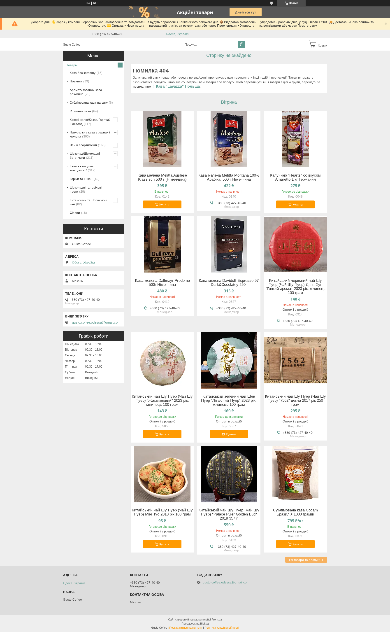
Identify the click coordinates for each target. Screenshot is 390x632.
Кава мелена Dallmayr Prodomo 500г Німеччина (162, 283)
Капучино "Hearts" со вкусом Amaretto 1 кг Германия (295, 177)
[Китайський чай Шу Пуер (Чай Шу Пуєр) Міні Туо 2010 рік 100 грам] (162, 474)
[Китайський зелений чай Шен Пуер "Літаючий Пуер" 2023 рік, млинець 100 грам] (228, 360)
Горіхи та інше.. (81, 179)
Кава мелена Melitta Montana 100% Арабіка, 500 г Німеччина (228, 177)
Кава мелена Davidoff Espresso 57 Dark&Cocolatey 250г (229, 283)
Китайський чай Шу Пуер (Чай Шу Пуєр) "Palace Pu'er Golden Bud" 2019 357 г (228, 514)
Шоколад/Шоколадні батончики (85, 155)
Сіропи (75, 213)
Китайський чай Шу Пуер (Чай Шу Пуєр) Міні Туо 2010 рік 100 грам (162, 512)
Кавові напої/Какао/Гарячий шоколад (90, 122)
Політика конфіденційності (221, 627)
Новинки (76, 81)
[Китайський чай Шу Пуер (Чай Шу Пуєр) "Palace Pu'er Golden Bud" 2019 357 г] (228, 474)
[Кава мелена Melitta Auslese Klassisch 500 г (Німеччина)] (162, 139)
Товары (71, 65)
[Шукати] (241, 44)
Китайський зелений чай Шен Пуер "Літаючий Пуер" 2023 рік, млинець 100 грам (228, 400)
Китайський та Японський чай (88, 202)
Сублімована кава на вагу (89, 102)
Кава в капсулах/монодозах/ (82, 168)
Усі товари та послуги (304, 560)
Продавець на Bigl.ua (195, 623)
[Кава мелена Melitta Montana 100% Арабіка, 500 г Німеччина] (228, 139)
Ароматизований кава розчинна (86, 92)
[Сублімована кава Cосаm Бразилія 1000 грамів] (295, 474)
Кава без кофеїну (82, 73)
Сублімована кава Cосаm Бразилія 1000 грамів (295, 512)
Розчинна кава (80, 111)
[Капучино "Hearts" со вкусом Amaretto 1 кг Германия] (295, 139)
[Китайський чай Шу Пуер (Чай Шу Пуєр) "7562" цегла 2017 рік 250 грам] (295, 360)
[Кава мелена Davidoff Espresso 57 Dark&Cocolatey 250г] (228, 244)
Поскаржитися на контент (185, 627)
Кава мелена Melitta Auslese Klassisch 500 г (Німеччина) (162, 177)
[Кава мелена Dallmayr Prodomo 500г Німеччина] (162, 244)
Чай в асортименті (83, 145)
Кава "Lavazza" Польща (178, 86)
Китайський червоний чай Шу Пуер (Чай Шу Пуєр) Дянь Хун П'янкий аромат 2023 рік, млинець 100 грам (295, 287)
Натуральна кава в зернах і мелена (90, 134)
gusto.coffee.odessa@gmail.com (96, 322)
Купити (164, 204)
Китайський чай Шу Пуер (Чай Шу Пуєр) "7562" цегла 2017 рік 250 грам (295, 400)
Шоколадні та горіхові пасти (86, 189)
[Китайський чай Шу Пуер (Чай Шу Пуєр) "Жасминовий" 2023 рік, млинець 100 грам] (162, 360)
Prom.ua (216, 619)
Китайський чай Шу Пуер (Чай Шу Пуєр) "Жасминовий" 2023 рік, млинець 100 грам (162, 400)
